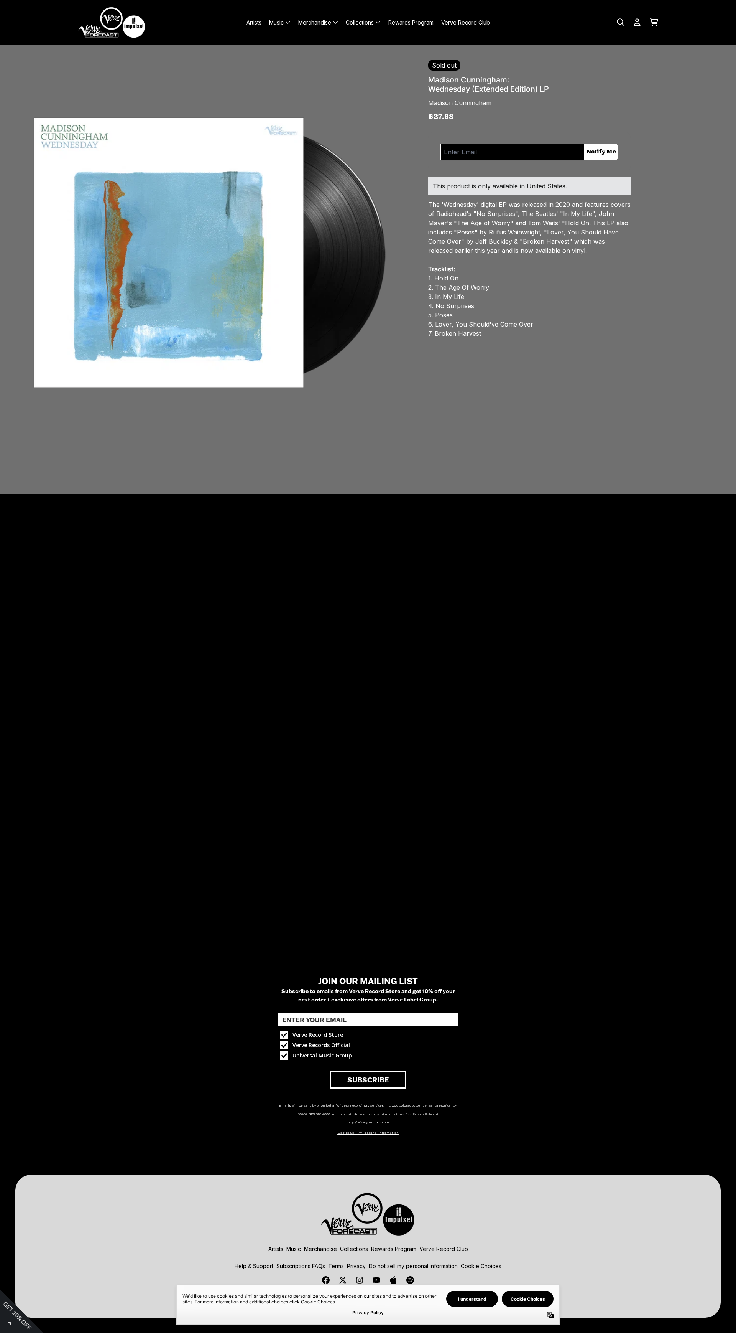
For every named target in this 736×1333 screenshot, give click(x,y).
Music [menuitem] (276, 22)
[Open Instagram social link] (359, 1280)
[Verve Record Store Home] (112, 22)
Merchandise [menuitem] (314, 22)
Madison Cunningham (459, 103)
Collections (354, 1249)
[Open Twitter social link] (342, 1280)
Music (293, 1249)
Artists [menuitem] (253, 22)
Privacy (356, 1266)
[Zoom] (208, 253)
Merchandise (320, 1249)
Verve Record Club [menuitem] (465, 22)
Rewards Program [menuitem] (411, 22)
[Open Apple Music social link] (393, 1280)
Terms (336, 1266)
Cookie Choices (481, 1266)
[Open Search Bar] (620, 22)
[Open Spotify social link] (410, 1280)
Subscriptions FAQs (300, 1266)
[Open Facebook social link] (325, 1280)
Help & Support (254, 1266)
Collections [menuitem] (360, 22)
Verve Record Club (443, 1249)
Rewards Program (393, 1249)
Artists (275, 1249)
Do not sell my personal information (413, 1266)
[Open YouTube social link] (376, 1280)
